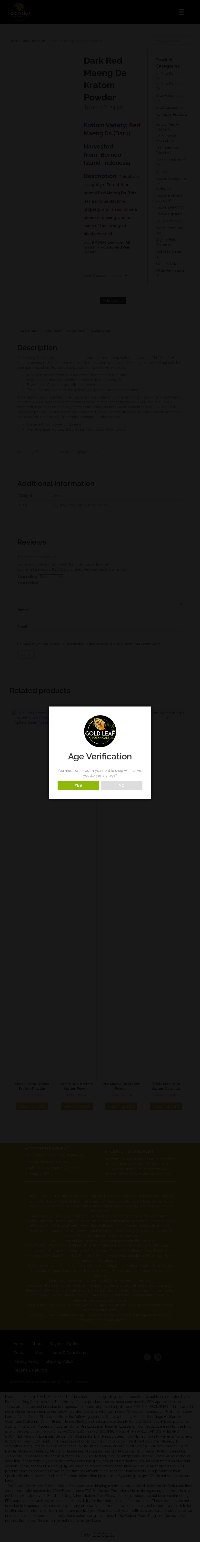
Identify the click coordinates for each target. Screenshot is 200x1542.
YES (78, 785)
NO (122, 785)
